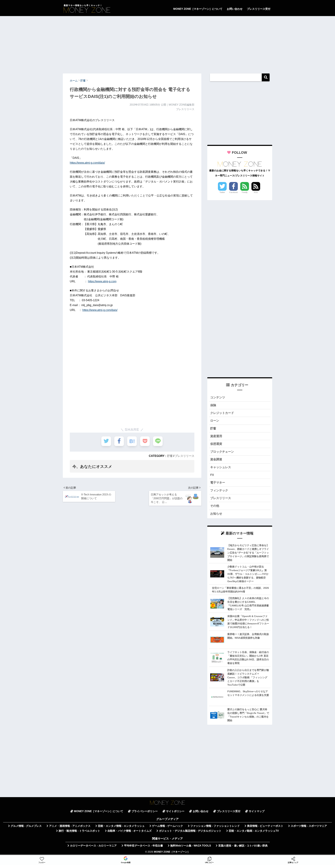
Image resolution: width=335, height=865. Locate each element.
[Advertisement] (167, 43)
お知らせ (216, 513)
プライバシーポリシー (145, 811)
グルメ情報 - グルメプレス (26, 826)
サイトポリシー (175, 811)
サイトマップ (257, 811)
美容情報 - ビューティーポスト (265, 826)
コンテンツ (217, 397)
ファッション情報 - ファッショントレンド (215, 826)
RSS (256, 192)
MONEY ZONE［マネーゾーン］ (172, 852)
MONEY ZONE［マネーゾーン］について (197, 8)
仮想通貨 (216, 444)
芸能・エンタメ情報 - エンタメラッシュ (121, 826)
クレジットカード (222, 413)
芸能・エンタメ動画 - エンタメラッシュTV (254, 830)
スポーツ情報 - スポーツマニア (309, 826)
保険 (213, 405)
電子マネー (217, 482)
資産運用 (216, 436)
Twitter (222, 192)
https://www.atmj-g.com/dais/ (87, 162)
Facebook (233, 192)
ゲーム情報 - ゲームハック (167, 826)
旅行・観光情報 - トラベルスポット (79, 830)
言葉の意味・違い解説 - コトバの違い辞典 (243, 845)
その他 (214, 505)
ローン (214, 420)
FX (212, 475)
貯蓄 (170, 455)
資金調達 (216, 459)
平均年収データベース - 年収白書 (143, 845)
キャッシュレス (220, 467)
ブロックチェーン (222, 451)
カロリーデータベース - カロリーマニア (93, 845)
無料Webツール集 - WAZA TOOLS (190, 845)
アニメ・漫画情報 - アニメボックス (70, 826)
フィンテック (219, 490)
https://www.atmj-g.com (102, 281)
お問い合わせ (235, 8)
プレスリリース (184, 455)
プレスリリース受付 (258, 8)
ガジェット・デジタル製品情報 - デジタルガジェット (190, 830)
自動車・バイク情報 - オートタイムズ (129, 830)
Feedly (245, 192)
